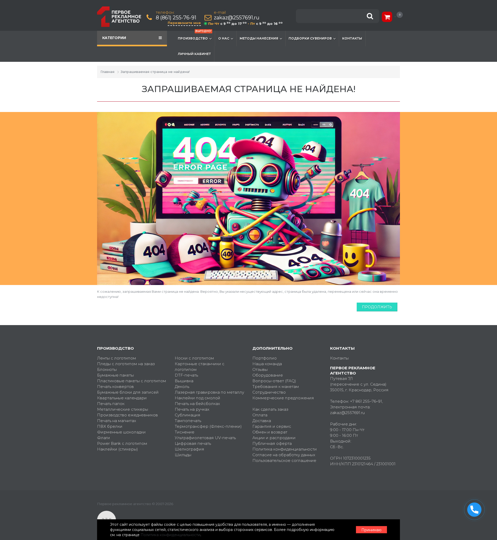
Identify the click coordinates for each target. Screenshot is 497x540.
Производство (194, 35)
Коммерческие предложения (283, 397)
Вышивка (184, 380)
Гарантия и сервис (271, 426)
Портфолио (264, 358)
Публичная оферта (272, 443)
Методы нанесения (259, 38)
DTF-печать (186, 375)
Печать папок (111, 403)
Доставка (261, 420)
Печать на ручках (192, 409)
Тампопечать (188, 420)
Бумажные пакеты (115, 375)
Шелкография (189, 449)
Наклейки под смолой (197, 397)
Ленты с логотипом (116, 358)
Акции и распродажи (274, 437)
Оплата (259, 414)
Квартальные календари (122, 397)
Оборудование (267, 375)
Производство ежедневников (127, 414)
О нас (223, 38)
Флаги (103, 437)
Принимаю (371, 530)
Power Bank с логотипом (122, 443)
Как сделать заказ (270, 409)
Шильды (183, 454)
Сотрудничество (269, 392)
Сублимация (187, 414)
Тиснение (184, 432)
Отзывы (260, 369)
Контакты (352, 38)
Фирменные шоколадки (121, 432)
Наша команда (267, 363)
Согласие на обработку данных (283, 454)
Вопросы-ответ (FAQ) (274, 380)
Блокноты (107, 369)
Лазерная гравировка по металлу (209, 392)
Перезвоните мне (184, 23)
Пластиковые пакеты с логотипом (131, 380)
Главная (107, 72)
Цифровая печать (193, 443)
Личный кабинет (194, 54)
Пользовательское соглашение (284, 460)
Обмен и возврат (269, 432)
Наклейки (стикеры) (117, 449)
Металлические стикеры (122, 409)
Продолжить (377, 307)
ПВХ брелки (109, 426)
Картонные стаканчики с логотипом (199, 366)
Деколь (182, 386)
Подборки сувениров (310, 38)
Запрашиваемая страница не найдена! (155, 72)
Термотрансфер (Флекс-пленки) (208, 426)
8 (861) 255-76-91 (176, 17)
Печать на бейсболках (197, 403)
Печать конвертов (115, 386)
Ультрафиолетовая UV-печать (205, 437)
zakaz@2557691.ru (236, 17)
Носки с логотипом (194, 358)
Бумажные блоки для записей (128, 392)
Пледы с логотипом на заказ (126, 363)
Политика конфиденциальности (284, 449)
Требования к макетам (275, 386)
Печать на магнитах (116, 420)
